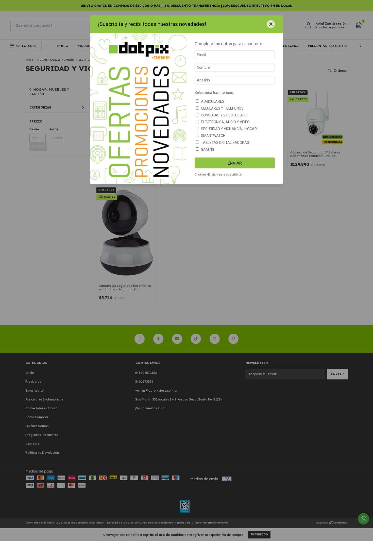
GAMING (207, 149)
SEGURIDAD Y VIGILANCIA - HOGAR (229, 129)
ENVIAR (235, 163)
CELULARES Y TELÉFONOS (222, 108)
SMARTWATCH (213, 136)
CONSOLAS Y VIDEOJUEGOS (224, 115)
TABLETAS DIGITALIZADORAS (225, 143)
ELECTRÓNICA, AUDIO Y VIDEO (225, 122)
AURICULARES (212, 101)
